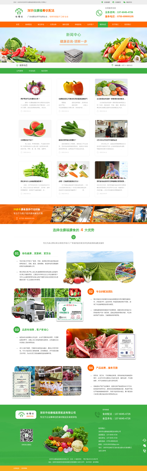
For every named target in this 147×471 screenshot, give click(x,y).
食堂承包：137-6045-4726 (116, 418)
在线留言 (116, 2)
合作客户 (90, 24)
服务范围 (65, 24)
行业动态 (32, 71)
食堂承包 (41, 24)
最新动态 (103, 24)
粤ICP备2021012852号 (90, 459)
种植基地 (78, 24)
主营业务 (53, 24)
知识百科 (44, 71)
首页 (17, 24)
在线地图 (105, 2)
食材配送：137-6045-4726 (116, 414)
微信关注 (127, 2)
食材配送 (28, 24)
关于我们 (115, 24)
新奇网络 (96, 462)
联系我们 (127, 24)
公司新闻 (19, 71)
